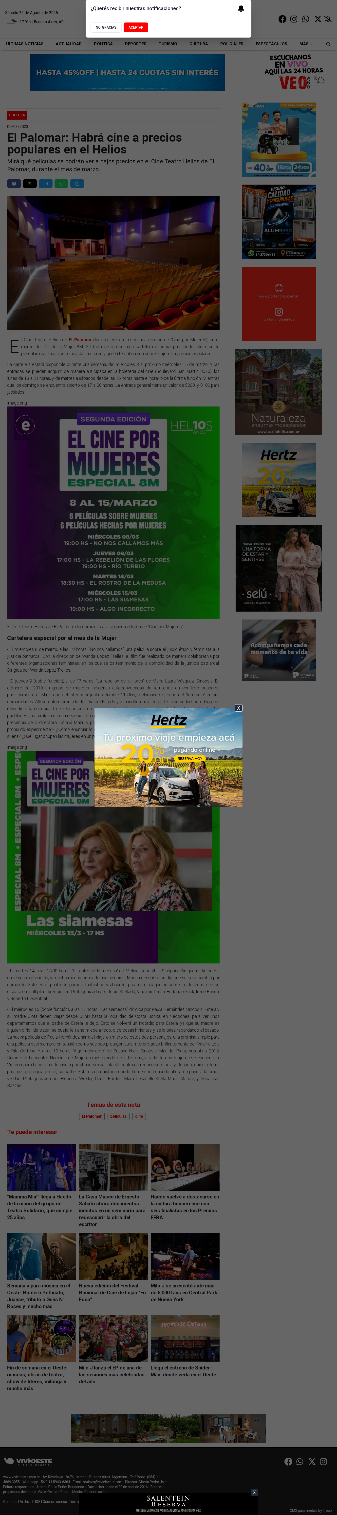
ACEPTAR (136, 27)
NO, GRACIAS (106, 27)
